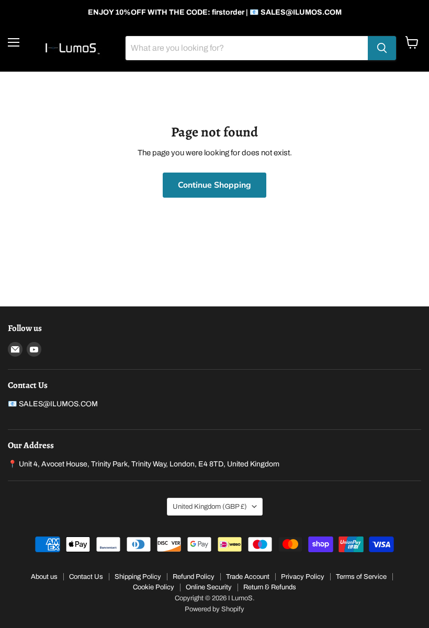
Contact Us (86, 576)
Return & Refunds (269, 587)
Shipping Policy (138, 576)
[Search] (382, 48)
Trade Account (247, 576)
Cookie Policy (153, 587)
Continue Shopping (214, 185)
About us (44, 576)
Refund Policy (193, 576)
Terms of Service (361, 576)
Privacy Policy (302, 576)
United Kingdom (210, 506)
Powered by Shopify (214, 609)
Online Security (209, 587)
